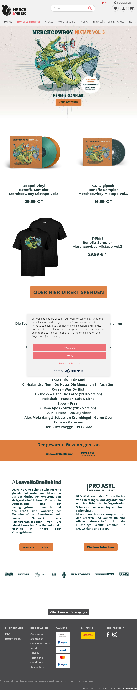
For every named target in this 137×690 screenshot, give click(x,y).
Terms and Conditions (37, 660)
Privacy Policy (69, 363)
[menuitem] (104, 3)
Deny (69, 355)
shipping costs (38, 681)
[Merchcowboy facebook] (109, 634)
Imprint (35, 648)
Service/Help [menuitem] (124, 2)
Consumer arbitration (37, 636)
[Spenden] (68, 292)
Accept (69, 347)
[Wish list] (115, 8)
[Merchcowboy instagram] (114, 634)
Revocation (37, 667)
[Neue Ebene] (36, 547)
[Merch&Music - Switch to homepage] (14, 10)
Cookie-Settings (40, 643)
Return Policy (13, 638)
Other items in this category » (68, 612)
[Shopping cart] (131, 8)
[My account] (123, 8)
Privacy (34, 652)
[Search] (89, 8)
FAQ (7, 634)
